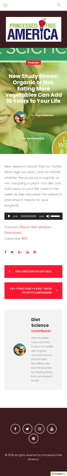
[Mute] (48, 216)
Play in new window (34, 227)
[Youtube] (52, 429)
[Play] (9, 216)
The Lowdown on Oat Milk (33, 271)
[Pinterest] (33, 438)
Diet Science (44, 115)
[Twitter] (27, 429)
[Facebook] (15, 429)
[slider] (56, 216)
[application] (33, 216)
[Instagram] (39, 429)
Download (12, 232)
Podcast (33, 62)
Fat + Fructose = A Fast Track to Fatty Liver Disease (31, 290)
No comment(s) (33, 138)
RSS (24, 238)
